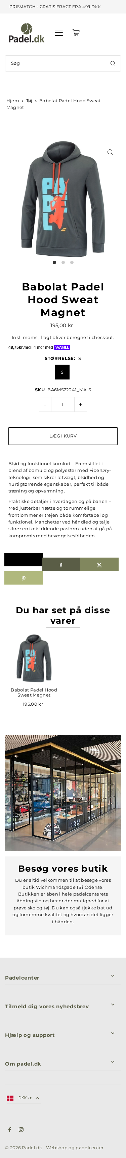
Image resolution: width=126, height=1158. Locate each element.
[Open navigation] (58, 32)
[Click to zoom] (110, 152)
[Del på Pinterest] (23, 578)
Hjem (12, 100)
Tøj (29, 100)
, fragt (45, 337)
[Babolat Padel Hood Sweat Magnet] (34, 658)
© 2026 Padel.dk (23, 1147)
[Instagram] (21, 1130)
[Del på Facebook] (61, 564)
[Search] (113, 63)
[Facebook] (9, 1130)
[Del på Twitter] (99, 564)
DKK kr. (25, 1098)
